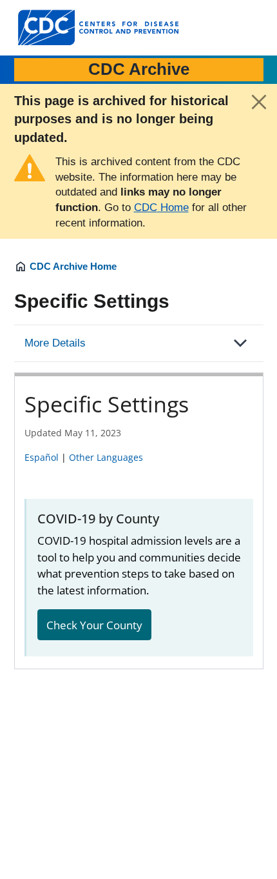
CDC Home (161, 207)
